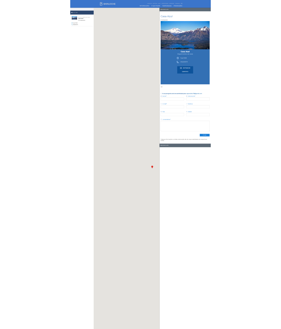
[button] (152, 167)
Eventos (150, 3)
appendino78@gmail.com (194, 93)
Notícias (155, 3)
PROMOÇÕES (178, 6)
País (163, 111)
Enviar (205, 135)
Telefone (190, 104)
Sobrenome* (191, 96)
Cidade (190, 111)
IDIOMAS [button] (177, 3)
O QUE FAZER (155, 6)
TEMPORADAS (166, 6)
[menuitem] (144, 6)
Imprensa (171, 3)
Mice (159, 3)
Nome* (164, 96)
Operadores (165, 3)
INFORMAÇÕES (144, 6)
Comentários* (167, 119)
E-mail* (165, 104)
